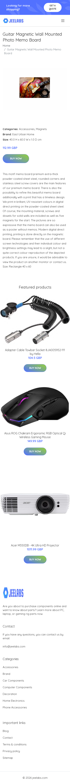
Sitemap (8, 758)
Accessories (27, 129)
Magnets (41, 129)
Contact (8, 737)
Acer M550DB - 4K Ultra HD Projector (35, 545)
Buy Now (16, 158)
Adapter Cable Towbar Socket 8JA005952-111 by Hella (35, 352)
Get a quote (52, 7)
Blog (6, 731)
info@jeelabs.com (14, 646)
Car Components (13, 680)
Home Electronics (14, 700)
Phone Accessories (15, 707)
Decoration (10, 694)
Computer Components (17, 687)
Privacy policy (11, 751)
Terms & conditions (15, 744)
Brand (6, 674)
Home (6, 45)
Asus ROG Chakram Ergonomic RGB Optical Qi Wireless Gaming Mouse (35, 435)
